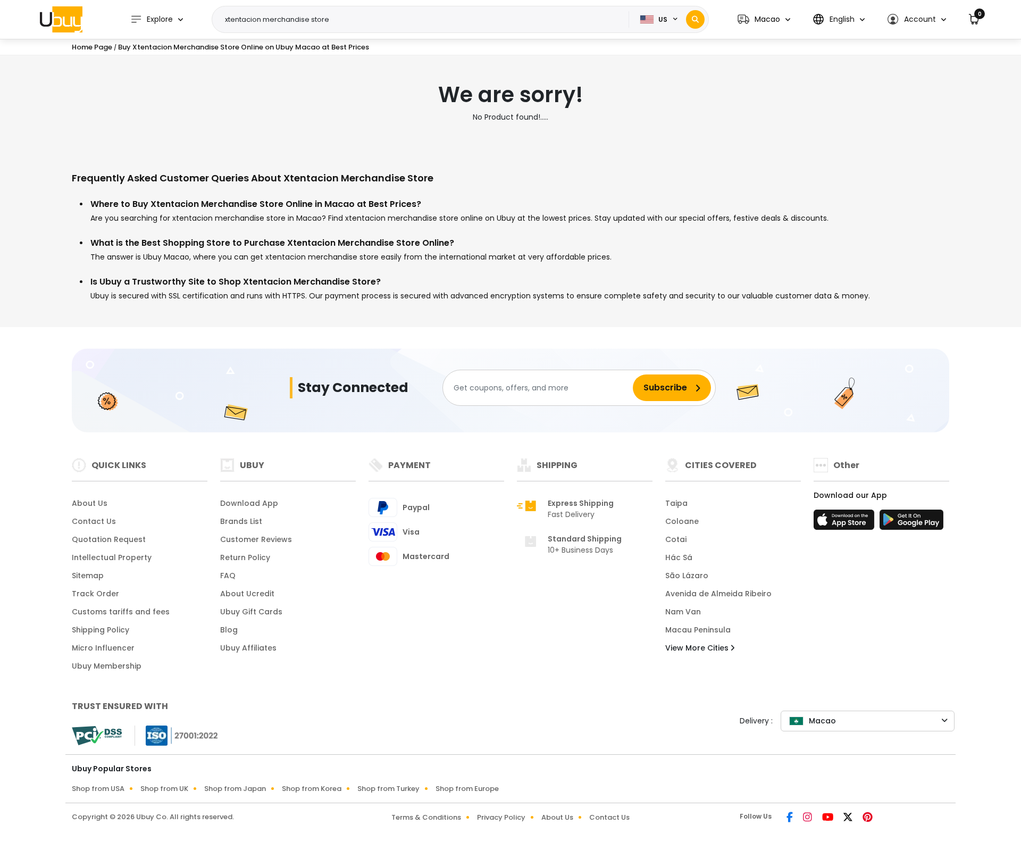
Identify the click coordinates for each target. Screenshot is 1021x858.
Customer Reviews (256, 539)
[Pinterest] (867, 818)
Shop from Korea (311, 789)
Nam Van (683, 611)
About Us (89, 503)
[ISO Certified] (177, 735)
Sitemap (88, 575)
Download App (249, 503)
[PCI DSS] (97, 735)
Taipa (676, 503)
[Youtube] (828, 818)
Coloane (682, 521)
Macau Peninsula (698, 629)
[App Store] (845, 523)
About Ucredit (247, 593)
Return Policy (245, 557)
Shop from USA (98, 789)
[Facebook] (790, 818)
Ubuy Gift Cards (251, 611)
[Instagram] (808, 818)
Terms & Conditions (426, 817)
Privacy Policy (501, 817)
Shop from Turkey (388, 789)
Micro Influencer (103, 648)
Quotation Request (109, 539)
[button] (764, 19)
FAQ (228, 575)
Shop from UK (164, 789)
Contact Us (94, 521)
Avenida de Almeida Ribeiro (718, 593)
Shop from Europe (467, 789)
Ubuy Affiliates (248, 648)
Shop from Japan (235, 789)
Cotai (676, 539)
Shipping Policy (100, 629)
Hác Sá (678, 557)
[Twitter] (848, 818)
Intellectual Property (112, 557)
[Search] (695, 19)
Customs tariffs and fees (121, 611)
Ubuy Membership (106, 666)
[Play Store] (911, 523)
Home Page (92, 47)
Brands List (241, 521)
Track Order (95, 593)
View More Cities (698, 648)
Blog (229, 629)
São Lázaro (686, 575)
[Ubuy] (61, 19)
